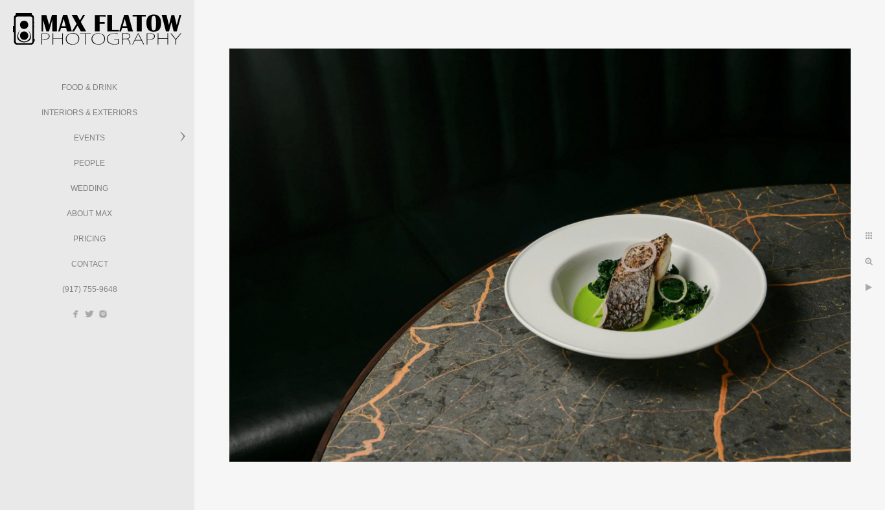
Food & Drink (89, 87)
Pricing (89, 238)
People (89, 163)
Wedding (89, 188)
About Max (89, 213)
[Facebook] (75, 313)
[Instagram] (103, 313)
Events (89, 137)
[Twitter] (89, 313)
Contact (89, 264)
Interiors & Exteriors (89, 112)
